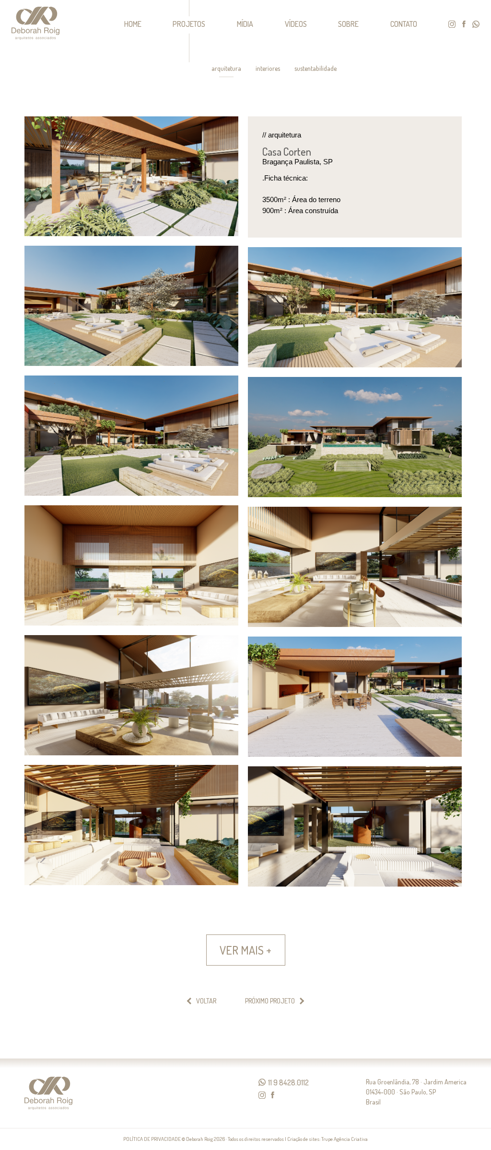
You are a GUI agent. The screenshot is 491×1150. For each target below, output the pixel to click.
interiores (268, 68)
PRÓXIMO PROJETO (270, 1001)
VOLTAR (206, 1001)
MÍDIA (245, 24)
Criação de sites (303, 1139)
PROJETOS (189, 24)
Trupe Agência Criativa (344, 1139)
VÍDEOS (296, 24)
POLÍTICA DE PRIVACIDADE (152, 1139)
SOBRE (348, 24)
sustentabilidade (315, 68)
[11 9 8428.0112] (262, 1082)
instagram (452, 24)
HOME (132, 24)
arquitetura (226, 68)
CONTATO (403, 24)
